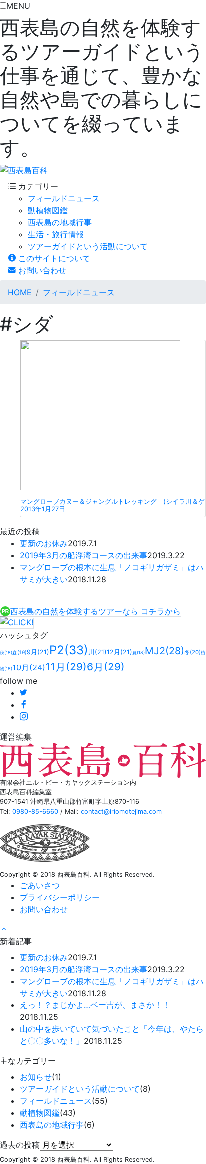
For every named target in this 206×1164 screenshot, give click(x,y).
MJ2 (164, 651)
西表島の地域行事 (60, 222)
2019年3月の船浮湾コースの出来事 (84, 555)
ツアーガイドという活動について (88, 246)
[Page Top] (4, 929)
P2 (69, 650)
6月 (106, 667)
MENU (18, 6)
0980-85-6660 (35, 811)
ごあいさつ (40, 885)
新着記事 (16, 941)
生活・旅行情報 (56, 234)
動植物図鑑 (48, 210)
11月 (66, 667)
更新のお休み (44, 543)
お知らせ (36, 1077)
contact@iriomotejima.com (121, 811)
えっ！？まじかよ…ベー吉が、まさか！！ (95, 1005)
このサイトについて (53, 258)
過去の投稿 (20, 1145)
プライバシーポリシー (60, 897)
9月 (38, 652)
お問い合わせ (41, 270)
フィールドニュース (64, 198)
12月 (119, 652)
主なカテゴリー (28, 1061)
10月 (29, 667)
